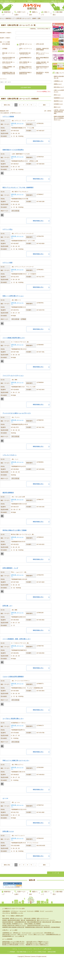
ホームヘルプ (23, 911)
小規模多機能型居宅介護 (25, 58)
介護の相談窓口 (6, 911)
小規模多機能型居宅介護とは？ (53, 934)
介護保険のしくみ (58, 81)
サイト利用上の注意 (40, 951)
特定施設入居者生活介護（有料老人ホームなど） (25, 68)
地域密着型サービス (59, 97)
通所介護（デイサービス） (8, 54)
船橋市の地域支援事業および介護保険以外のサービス (59, 118)
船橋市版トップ (10, 18)
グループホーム (6, 913)
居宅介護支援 (6, 44)
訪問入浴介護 (40, 44)
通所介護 (23, 920)
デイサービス (30, 911)
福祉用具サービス (58, 101)
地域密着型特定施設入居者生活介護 (25, 73)
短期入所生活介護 (46, 922)
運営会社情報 (52, 951)
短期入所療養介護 (56, 922)
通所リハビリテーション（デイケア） (42, 54)
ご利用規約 (12, 951)
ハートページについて (25, 949)
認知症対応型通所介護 (7, 922)
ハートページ (36, 1)
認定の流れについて (59, 87)
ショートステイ (49, 911)
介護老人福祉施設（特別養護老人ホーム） (42, 63)
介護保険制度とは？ (7, 932)
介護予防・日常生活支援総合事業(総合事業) (59, 111)
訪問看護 (4, 48)
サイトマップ (37, 949)
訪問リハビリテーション (25, 49)
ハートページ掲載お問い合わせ (52, 1)
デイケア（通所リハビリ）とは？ (36, 934)
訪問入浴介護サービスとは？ (9, 934)
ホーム (2, 18)
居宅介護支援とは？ (49, 932)
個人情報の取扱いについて (24, 951)
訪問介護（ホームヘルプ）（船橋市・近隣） (28, 18)
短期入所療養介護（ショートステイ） (25, 63)
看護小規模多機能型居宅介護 (42, 58)
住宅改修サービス (58, 104)
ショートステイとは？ (37, 932)
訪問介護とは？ (17, 932)
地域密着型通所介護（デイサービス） (24, 54)
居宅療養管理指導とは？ (8, 936)
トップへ (54, 872)
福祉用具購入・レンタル (17, 913)
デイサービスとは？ (27, 932)
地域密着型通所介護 (31, 920)
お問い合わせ (47, 949)
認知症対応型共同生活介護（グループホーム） (42, 68)
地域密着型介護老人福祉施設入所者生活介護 (8, 73)
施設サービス (57, 107)
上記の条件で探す (25, 87)
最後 (44, 105)
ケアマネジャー (15, 911)
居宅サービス (57, 94)
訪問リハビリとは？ (22, 934)
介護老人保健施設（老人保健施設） (8, 67)
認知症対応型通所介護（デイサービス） (8, 58)
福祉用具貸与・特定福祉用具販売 (42, 73)
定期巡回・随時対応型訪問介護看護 (42, 49)
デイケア (42, 911)
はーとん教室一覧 (19, 936)
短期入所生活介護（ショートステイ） (8, 63)
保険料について (58, 84)
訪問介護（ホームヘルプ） (25, 44)
